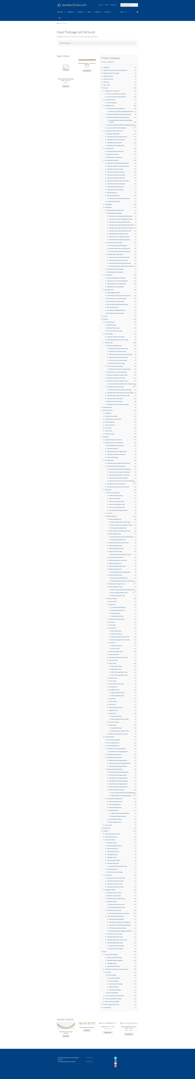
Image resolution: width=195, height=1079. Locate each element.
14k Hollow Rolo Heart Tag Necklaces (117, 451)
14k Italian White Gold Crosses (117, 907)
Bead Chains (112, 604)
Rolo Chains (112, 704)
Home (60, 23)
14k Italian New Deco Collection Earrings (117, 339)
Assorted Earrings (109, 322)
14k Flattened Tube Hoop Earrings (116, 378)
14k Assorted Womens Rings (114, 957)
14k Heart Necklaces (112, 448)
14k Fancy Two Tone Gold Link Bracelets (117, 281)
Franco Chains (112, 681)
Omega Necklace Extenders (114, 754)
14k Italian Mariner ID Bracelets (115, 269)
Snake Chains (112, 713)
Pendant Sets (106, 828)
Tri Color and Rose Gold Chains (111, 1004)
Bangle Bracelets (109, 105)
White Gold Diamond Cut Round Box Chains (122, 537)
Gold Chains (60, 12)
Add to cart (65, 86)
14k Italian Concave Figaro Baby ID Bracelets (120, 216)
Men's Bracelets (109, 289)
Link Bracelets (109, 275)
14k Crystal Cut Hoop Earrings (115, 366)
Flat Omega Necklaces (115, 804)
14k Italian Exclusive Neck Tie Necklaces (119, 475)
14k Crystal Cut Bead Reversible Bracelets (118, 163)
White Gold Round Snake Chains (119, 578)
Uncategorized (107, 1007)
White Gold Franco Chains (115, 551)
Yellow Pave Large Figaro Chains (119, 675)
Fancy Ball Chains (115, 613)
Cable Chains (112, 625)
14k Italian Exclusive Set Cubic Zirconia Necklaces (122, 481)
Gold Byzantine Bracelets (113, 201)
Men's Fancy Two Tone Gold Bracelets (117, 298)
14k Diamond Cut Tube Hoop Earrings (117, 372)
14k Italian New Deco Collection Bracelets (118, 181)
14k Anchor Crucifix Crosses (114, 892)
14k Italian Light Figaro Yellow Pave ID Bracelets (121, 228)
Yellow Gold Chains (112, 598)
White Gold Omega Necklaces (114, 769)
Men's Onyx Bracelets (112, 307)
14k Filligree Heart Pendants (112, 834)
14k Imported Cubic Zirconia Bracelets (117, 136)
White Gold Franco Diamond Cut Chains (121, 554)
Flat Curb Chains (115, 648)
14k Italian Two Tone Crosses (116, 904)
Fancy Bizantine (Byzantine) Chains (118, 657)
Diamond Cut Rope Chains (116, 651)
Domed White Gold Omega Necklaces (118, 772)
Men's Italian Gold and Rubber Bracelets (117, 304)
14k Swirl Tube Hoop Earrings (114, 401)
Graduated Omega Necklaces (118, 816)
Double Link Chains (114, 654)
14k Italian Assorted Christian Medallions (120, 922)
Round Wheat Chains (116, 728)
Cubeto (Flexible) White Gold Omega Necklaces (123, 792)
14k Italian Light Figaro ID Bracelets (118, 260)
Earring (105, 316)
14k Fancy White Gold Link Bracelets (116, 284)
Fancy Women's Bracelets (111, 160)
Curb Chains (112, 642)
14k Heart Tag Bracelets (113, 134)
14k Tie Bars (106, 82)
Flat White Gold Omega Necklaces (118, 775)
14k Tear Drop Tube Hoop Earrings (118, 360)
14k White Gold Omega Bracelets (115, 145)
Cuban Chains (112, 628)
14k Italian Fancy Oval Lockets (115, 884)
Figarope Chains (113, 678)
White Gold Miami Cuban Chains (117, 566)
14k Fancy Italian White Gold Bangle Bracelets (121, 111)
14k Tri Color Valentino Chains (117, 507)
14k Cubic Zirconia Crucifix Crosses (116, 898)
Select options (86, 70)
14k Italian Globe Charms (113, 860)
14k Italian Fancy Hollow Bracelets (116, 175)
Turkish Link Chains (114, 722)
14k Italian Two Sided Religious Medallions (120, 925)
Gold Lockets (108, 875)
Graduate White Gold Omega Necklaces (121, 795)
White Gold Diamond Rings (112, 1001)
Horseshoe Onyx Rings (115, 990)
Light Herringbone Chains (118, 692)
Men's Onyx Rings (111, 975)
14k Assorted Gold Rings (111, 954)
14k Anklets (106, 67)
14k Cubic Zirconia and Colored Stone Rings (116, 969)
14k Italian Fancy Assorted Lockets (116, 878)
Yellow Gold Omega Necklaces (115, 798)
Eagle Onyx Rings (113, 987)
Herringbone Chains (114, 690)
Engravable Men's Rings (113, 966)
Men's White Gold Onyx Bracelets (115, 313)
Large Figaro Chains (116, 669)
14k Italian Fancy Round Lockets (115, 887)
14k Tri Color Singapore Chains (117, 504)
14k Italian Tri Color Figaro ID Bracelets (119, 237)
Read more (65, 1036)
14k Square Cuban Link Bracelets (115, 286)
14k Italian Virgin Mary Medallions (118, 928)
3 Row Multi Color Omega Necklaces (118, 751)
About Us (101, 4)
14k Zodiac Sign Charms (111, 837)
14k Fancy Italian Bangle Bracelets (116, 108)
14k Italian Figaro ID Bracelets (115, 254)
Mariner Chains (113, 701)
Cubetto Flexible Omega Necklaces (120, 813)
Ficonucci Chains (113, 660)
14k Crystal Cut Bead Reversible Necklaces (120, 469)
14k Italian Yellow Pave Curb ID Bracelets (119, 251)
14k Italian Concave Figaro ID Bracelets (119, 257)
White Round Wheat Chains (118, 595)
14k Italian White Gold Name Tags (118, 866)
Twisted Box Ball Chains (117, 616)
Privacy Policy (89, 1061)
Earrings (107, 12)
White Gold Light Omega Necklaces (118, 787)
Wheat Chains (112, 725)
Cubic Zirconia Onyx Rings (115, 984)
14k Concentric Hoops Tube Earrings (118, 348)
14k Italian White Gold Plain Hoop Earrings (120, 389)
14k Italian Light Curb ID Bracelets (118, 245)
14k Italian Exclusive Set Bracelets (116, 172)
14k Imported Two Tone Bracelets (116, 139)
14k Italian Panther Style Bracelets (116, 184)
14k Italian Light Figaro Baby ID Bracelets (120, 222)
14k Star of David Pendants (116, 948)
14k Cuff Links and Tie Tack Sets (111, 73)
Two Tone (109, 513)
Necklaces (70, 12)
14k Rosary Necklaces (112, 457)
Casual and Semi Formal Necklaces (114, 442)
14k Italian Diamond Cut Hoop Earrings (117, 381)
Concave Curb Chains (116, 645)
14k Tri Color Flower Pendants (115, 872)
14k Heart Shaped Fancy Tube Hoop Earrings (120, 354)
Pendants (97, 12)
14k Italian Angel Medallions (116, 919)
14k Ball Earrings (111, 325)
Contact (107, 4)
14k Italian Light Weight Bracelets (116, 178)
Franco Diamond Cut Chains (116, 684)
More (59, 18)
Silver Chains (108, 825)
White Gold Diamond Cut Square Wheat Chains (123, 589)
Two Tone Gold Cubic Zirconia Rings (114, 995)
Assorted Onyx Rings (114, 978)
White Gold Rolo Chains (115, 569)
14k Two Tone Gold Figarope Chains (118, 510)
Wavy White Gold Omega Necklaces (118, 784)
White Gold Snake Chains (115, 575)
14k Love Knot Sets (108, 79)
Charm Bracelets (109, 148)
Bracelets (80, 12)
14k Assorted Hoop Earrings (114, 345)
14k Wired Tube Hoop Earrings (117, 363)
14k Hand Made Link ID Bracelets (115, 210)
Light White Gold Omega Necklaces (118, 778)
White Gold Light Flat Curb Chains (118, 560)
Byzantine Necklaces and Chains (113, 439)
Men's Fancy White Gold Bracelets (116, 301)
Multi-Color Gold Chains (113, 492)
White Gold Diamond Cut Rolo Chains (120, 572)
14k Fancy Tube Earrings (113, 328)
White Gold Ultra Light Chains (117, 584)
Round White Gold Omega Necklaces (118, 781)
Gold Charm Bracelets (113, 154)
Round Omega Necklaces (115, 819)
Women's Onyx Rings (112, 992)
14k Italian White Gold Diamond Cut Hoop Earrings (122, 384)
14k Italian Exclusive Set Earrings (115, 336)
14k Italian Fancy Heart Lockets (115, 881)
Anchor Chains (113, 601)
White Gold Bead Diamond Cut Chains (120, 522)
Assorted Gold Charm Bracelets (115, 151)
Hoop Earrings (109, 342)
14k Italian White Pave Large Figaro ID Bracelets (121, 266)
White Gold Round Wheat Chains (119, 592)
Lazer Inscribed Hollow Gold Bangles (116, 128)
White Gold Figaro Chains (115, 545)
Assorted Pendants (110, 840)
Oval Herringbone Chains (117, 695)
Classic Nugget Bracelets (113, 292)
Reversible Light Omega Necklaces (118, 766)
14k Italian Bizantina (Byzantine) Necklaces (118, 463)
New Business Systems (70, 1061)
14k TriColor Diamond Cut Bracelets (116, 96)
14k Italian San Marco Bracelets (115, 189)
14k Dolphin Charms (112, 854)
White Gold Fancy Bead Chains (119, 528)
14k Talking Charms (112, 869)
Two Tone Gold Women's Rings (113, 998)
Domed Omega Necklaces (115, 801)
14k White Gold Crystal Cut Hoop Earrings (120, 369)
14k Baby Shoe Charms (113, 851)
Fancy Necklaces (109, 460)
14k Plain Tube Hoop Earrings (115, 398)
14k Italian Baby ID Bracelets (114, 213)
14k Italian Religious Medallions (115, 916)
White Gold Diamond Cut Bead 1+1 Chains (122, 525)
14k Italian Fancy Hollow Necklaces (116, 484)
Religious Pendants (110, 890)
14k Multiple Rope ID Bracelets (115, 272)
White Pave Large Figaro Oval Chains (118, 734)
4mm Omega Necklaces (113, 742)
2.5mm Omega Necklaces (113, 740)
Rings (88, 12)
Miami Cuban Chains (116, 631)
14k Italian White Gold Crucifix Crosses (119, 913)
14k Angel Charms (112, 842)
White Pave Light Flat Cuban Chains (120, 637)
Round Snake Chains (116, 716)
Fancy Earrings (109, 334)
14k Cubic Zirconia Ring (111, 416)
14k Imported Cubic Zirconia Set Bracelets (118, 166)
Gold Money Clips (107, 407)
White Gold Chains (112, 516)
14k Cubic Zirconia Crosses (114, 895)
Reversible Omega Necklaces (114, 757)
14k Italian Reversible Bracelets (115, 187)
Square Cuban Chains (116, 634)
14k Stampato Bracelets (113, 195)
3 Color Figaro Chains (116, 666)
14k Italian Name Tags (113, 863)
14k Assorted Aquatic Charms (114, 845)
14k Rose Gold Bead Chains (116, 495)
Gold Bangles (108, 204)
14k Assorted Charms (112, 848)
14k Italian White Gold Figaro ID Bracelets (120, 263)
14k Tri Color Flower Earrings (114, 331)
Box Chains (112, 622)
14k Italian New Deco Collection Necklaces (118, 487)
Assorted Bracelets (110, 99)
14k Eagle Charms (111, 857)
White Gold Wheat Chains (115, 587)
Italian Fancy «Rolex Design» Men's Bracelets (118, 295)
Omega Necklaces (109, 737)
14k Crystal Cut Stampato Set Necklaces (119, 472)
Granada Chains (113, 687)
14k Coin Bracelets (112, 102)
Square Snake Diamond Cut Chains (120, 719)
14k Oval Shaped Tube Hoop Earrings (118, 357)
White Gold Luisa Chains (115, 563)
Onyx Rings (108, 972)
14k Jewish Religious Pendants (115, 942)
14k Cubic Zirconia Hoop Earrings (117, 351)
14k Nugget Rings (111, 963)
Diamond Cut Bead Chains (117, 610)
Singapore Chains (113, 710)
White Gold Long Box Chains (118, 539)
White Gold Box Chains (115, 534)
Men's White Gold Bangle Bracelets (116, 310)
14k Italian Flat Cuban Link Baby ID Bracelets (120, 219)
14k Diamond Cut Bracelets (112, 91)
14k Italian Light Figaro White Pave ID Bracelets (121, 225)
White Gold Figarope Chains (116, 548)
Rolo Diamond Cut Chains (115, 707)
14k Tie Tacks (106, 85)
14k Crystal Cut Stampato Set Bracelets (119, 198)
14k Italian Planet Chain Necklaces (116, 454)
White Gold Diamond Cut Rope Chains (119, 542)
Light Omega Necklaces (115, 807)
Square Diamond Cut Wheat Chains (120, 731)
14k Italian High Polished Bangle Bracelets (118, 117)
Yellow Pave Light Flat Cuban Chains (120, 640)
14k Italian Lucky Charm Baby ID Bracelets (120, 231)
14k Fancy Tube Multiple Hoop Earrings (117, 375)
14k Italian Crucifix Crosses (114, 910)
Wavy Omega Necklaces (115, 822)
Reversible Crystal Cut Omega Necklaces (119, 763)
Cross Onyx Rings (113, 981)
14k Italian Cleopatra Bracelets (115, 169)
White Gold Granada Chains (116, 557)
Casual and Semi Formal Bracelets (114, 131)
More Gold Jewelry (108, 410)
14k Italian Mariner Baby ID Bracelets (118, 234)
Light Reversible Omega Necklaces (118, 760)
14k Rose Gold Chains (114, 498)
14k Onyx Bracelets (112, 192)
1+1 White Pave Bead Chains (118, 607)
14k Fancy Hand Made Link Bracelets (116, 278)
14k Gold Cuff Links (108, 76)
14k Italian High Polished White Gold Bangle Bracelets (121, 125)
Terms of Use (89, 1057)
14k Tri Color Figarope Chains (116, 501)
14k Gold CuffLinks (110, 422)
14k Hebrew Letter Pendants (116, 945)
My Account (113, 4)
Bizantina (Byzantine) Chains (116, 619)
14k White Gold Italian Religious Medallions (120, 931)
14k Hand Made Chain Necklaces (115, 445)
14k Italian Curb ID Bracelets (114, 242)
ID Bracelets (108, 207)
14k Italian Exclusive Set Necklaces (116, 466)
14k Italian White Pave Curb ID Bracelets (119, 248)
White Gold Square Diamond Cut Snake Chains (123, 581)
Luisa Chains (112, 698)
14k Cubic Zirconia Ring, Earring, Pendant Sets (115, 70)
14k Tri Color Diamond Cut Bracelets (116, 94)
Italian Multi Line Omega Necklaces (116, 748)
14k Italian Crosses (112, 901)
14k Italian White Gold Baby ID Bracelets (119, 239)
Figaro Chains (112, 663)
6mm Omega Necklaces (113, 745)
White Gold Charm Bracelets (114, 157)
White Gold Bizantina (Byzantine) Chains (119, 531)
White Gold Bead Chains (115, 519)
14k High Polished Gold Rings (114, 960)
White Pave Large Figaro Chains (119, 672)
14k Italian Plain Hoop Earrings (115, 386)
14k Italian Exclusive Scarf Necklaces (118, 478)
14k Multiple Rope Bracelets (114, 142)
